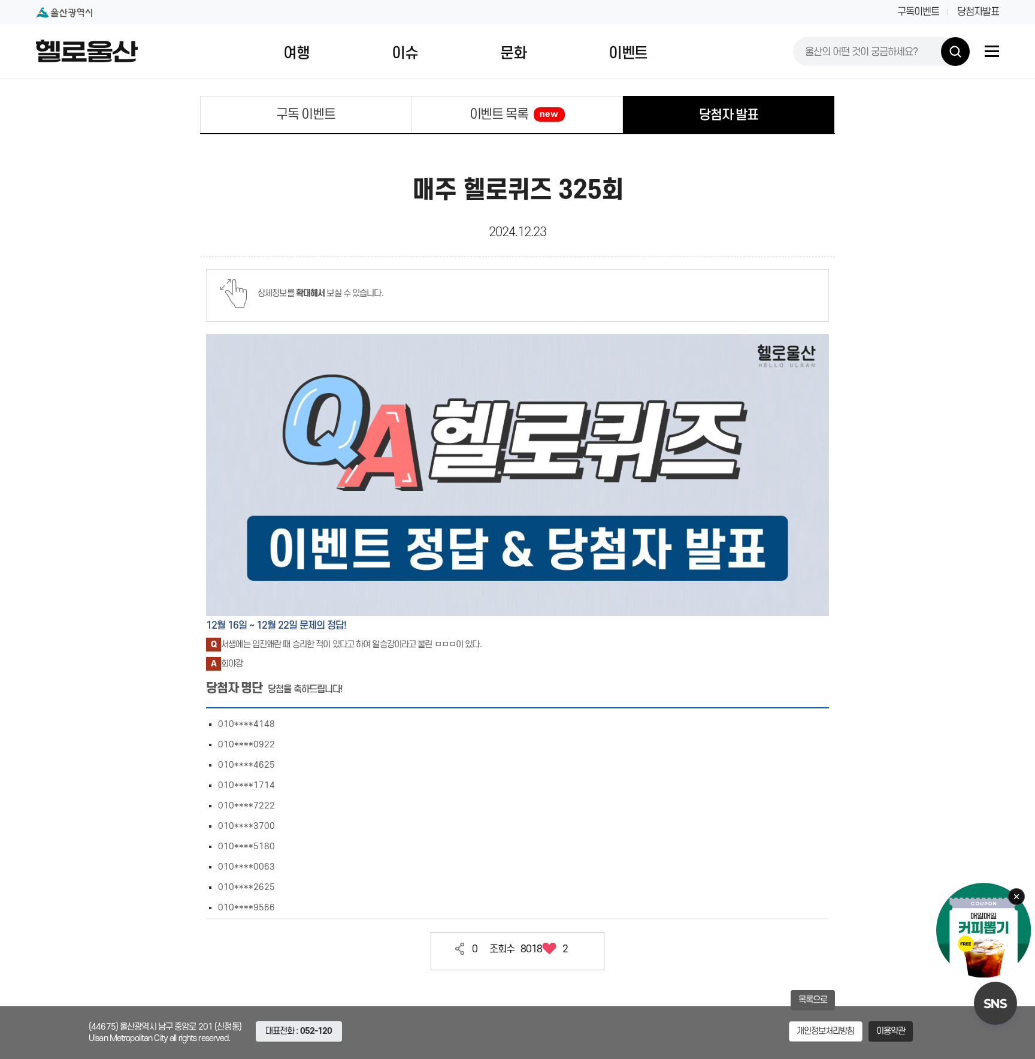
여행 (296, 53)
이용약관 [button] (891, 1031)
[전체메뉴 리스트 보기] (992, 51)
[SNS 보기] (995, 1003)
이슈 (404, 53)
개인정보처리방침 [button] (826, 1031)
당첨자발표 (978, 12)
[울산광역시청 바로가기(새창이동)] (64, 12)
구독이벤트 (918, 12)
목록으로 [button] (813, 1000)
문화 (513, 53)
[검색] (955, 51)
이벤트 (628, 53)
